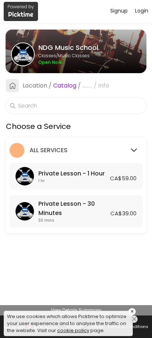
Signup (119, 10)
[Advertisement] (76, 329)
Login (141, 10)
